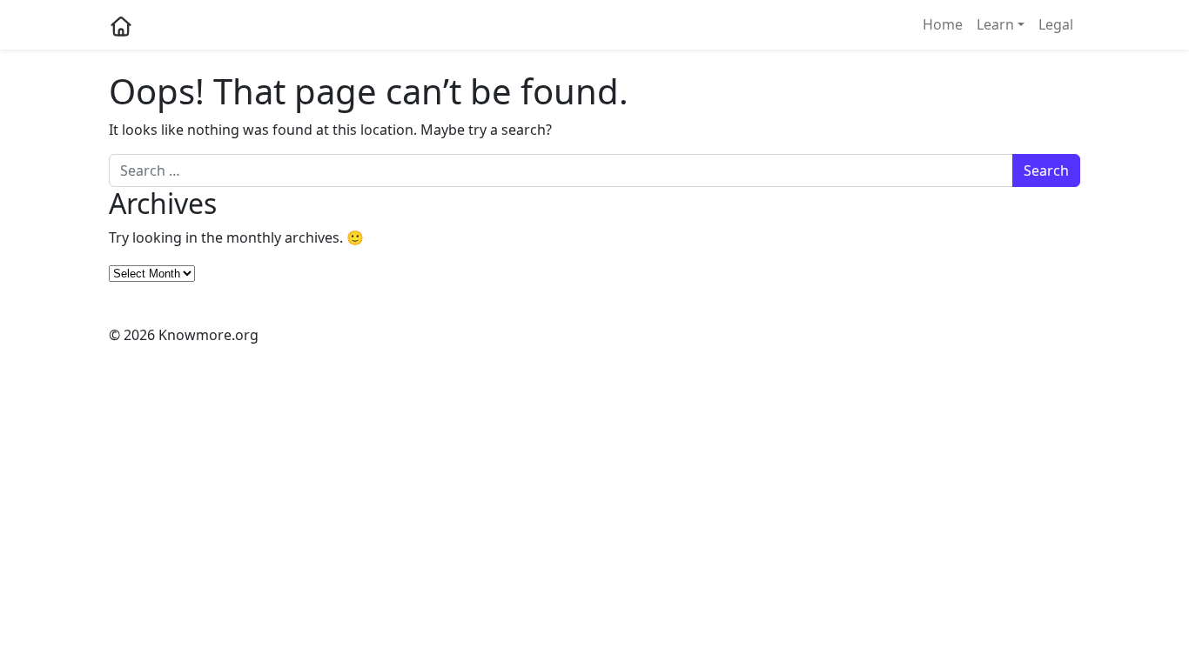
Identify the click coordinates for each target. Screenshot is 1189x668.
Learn (995, 24)
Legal (1055, 24)
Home (943, 24)
